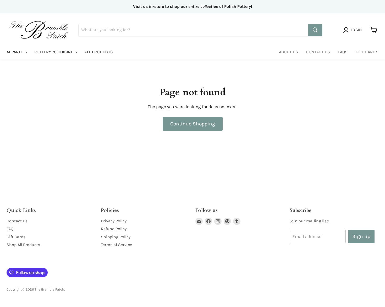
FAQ (10, 228)
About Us (288, 51)
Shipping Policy (115, 236)
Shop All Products (23, 244)
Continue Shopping (192, 124)
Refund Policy (113, 228)
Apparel (15, 51)
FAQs (343, 51)
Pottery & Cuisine (54, 51)
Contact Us (318, 51)
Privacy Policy (113, 220)
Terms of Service (116, 244)
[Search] (315, 30)
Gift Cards (367, 51)
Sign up (361, 236)
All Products (98, 51)
